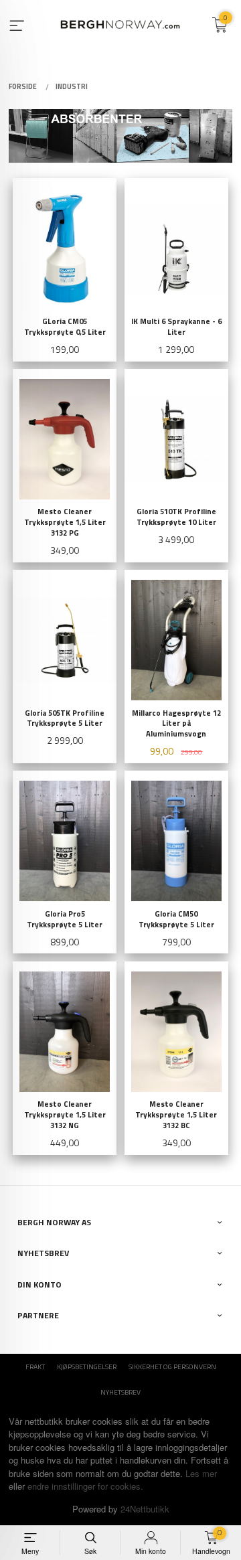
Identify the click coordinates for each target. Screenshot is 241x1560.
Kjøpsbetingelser (86, 1366)
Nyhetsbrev (120, 1392)
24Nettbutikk (144, 1508)
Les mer (201, 1473)
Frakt (35, 1366)
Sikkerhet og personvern (172, 1366)
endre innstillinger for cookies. (85, 1486)
